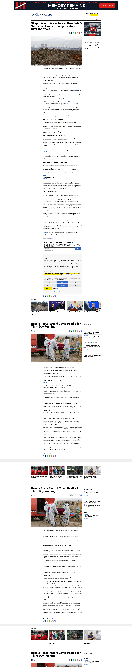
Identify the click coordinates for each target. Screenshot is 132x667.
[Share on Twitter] (71, 33)
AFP (33, 330)
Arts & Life (58, 19)
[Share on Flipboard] (79, 33)
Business (49, 19)
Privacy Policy (53, 250)
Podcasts (64, 19)
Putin (58, 238)
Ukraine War (38, 19)
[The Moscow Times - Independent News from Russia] (41, 14)
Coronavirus (52, 453)
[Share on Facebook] (70, 33)
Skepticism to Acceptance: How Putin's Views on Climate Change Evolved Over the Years (56, 26)
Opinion (53, 19)
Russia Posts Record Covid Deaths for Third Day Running (56, 325)
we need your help (47, 271)
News (34, 19)
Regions (44, 19)
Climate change (53, 238)
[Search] (100, 19)
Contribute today (94, 15)
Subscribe (78, 248)
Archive (68, 19)
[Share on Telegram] (73, 33)
